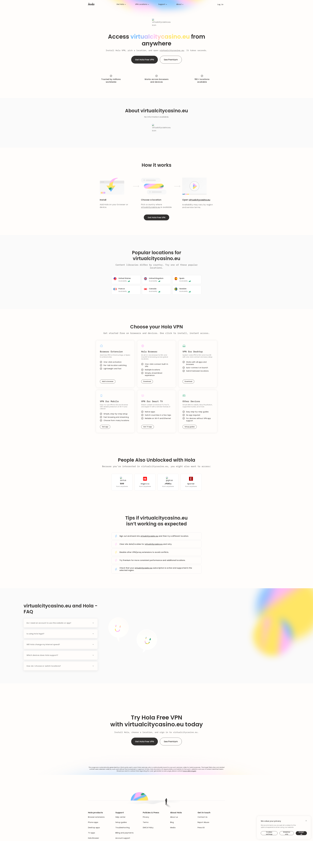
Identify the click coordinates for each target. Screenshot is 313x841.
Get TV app (147, 427)
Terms (145, 822)
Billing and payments (124, 833)
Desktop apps (94, 827)
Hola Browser (93, 838)
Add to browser (107, 381)
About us (174, 817)
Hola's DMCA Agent (189, 771)
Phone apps (93, 822)
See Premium (171, 59)
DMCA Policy (148, 827)
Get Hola (120, 4)
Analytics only (286, 833)
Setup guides (190, 427)
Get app (105, 427)
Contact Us (202, 817)
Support (161, 4)
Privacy (146, 817)
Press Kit (201, 827)
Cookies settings (269, 833)
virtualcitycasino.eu (172, 50)
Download (147, 381)
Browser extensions (96, 817)
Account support (122, 838)
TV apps (91, 833)
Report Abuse (203, 822)
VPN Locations (141, 4)
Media (172, 827)
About (179, 4)
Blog (172, 822)
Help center (120, 817)
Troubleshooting (122, 827)
